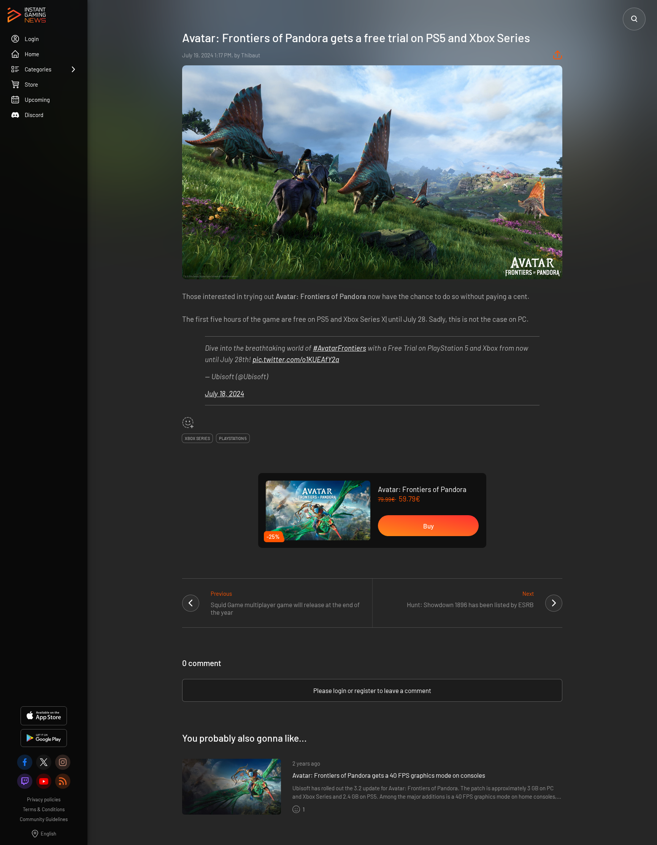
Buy (428, 526)
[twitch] (24, 781)
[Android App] (44, 738)
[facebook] (24, 762)
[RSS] (62, 781)
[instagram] (62, 762)
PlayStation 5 (233, 438)
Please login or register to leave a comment (372, 690)
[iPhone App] (44, 715)
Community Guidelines (44, 819)
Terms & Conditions (44, 809)
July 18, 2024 (224, 393)
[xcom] (43, 762)
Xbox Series (197, 438)
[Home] (27, 16)
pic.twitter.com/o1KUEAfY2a (295, 359)
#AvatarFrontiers (339, 347)
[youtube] (43, 781)
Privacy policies (43, 799)
